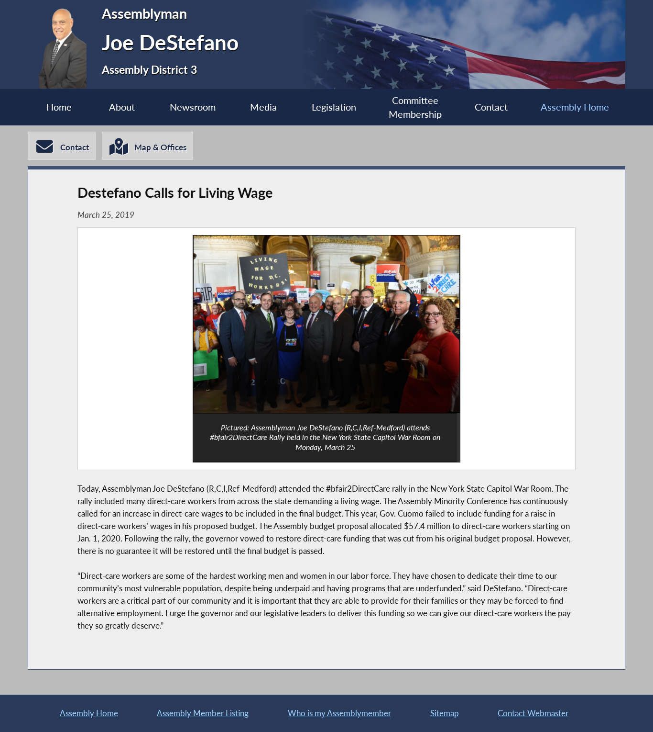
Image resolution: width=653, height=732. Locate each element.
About (122, 107)
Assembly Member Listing (203, 713)
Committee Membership (415, 107)
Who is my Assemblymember (339, 713)
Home (59, 107)
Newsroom (193, 107)
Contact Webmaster (533, 713)
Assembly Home (575, 107)
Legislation (334, 107)
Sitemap (444, 713)
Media (263, 107)
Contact (491, 107)
